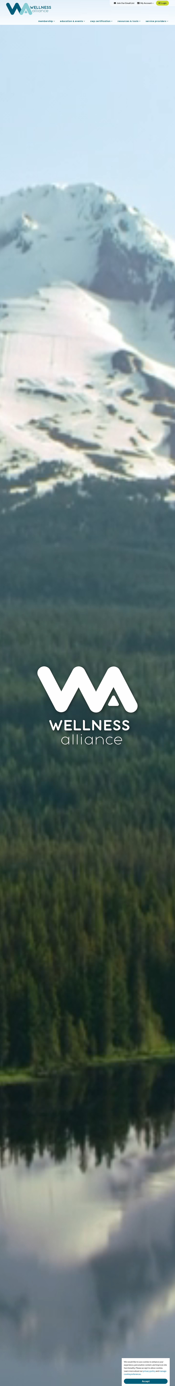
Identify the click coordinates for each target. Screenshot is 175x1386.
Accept (146, 1381)
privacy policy (149, 1371)
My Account (146, 3)
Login (164, 3)
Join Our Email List (125, 3)
